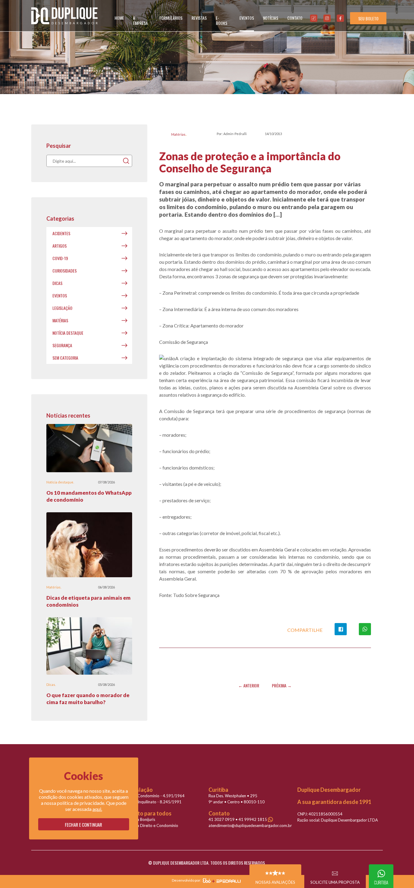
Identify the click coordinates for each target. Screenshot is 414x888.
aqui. (97, 809)
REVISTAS (199, 18)
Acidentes (61, 233)
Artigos (59, 245)
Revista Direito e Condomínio (152, 825)
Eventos (59, 295)
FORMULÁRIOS (170, 18)
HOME (119, 18)
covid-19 (60, 258)
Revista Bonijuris (140, 819)
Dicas (57, 283)
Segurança (62, 345)
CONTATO (294, 18)
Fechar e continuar (83, 824)
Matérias (178, 134)
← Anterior (248, 685)
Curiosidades (64, 270)
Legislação (62, 308)
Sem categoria (65, 357)
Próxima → (282, 685)
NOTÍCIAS (270, 18)
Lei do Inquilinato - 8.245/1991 (154, 801)
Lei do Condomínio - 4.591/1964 (155, 795)
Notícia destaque (67, 333)
